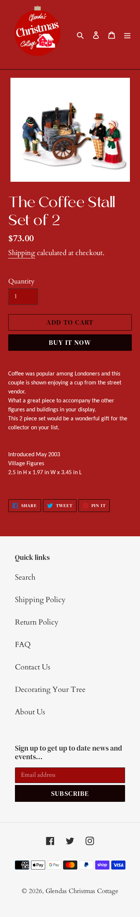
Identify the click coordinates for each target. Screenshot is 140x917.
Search (25, 577)
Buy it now (70, 342)
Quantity (21, 281)
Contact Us (32, 667)
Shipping (21, 253)
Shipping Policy (40, 600)
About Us (30, 712)
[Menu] (127, 34)
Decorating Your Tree (50, 689)
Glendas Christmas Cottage (82, 891)
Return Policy (37, 622)
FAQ (23, 645)
